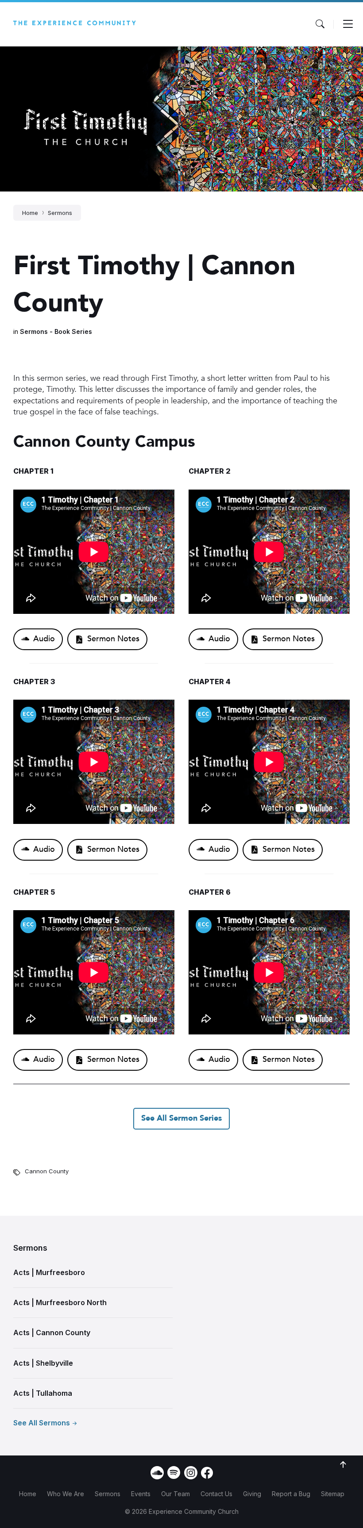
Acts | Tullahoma (42, 1393)
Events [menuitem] (141, 1493)
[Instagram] (190, 1473)
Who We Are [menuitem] (65, 1493)
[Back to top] (343, 1464)
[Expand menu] (348, 24)
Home (30, 212)
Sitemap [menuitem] (332, 1493)
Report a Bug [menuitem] (291, 1493)
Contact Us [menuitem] (216, 1493)
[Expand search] (320, 24)
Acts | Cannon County (51, 1332)
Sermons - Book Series (56, 331)
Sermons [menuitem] (107, 1493)
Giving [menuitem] (252, 1493)
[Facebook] (207, 1476)
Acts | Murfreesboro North (60, 1302)
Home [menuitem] (27, 1493)
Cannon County (47, 1171)
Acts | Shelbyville (43, 1363)
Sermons (60, 212)
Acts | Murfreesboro (49, 1272)
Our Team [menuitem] (175, 1493)
